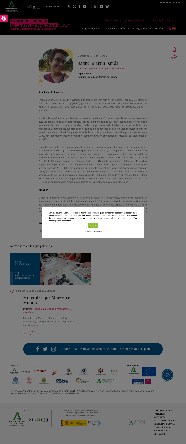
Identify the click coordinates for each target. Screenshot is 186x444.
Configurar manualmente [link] (93, 232)
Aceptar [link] (93, 225)
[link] (4, 18)
